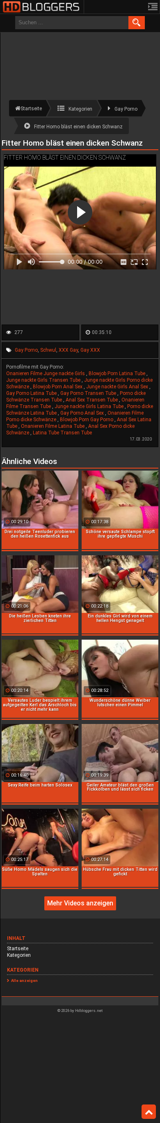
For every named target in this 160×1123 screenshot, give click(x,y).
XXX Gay (68, 350)
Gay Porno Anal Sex (82, 413)
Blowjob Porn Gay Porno (87, 419)
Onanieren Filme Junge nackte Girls (46, 373)
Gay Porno (26, 350)
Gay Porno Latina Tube (32, 393)
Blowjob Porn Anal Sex (58, 387)
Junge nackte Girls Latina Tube (90, 406)
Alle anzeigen (24, 980)
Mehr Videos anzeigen (80, 903)
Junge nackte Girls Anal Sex (117, 387)
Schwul (48, 350)
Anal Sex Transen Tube (92, 400)
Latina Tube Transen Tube (62, 433)
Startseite (17, 948)
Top (149, 1112)
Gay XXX (90, 350)
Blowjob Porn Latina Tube (117, 373)
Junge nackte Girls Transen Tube (44, 380)
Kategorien (19, 955)
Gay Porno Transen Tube (88, 393)
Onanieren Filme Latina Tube (53, 426)
